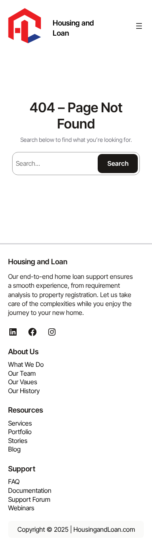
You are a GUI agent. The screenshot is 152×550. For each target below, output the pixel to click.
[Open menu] (139, 26)
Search (117, 163)
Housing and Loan (37, 261)
